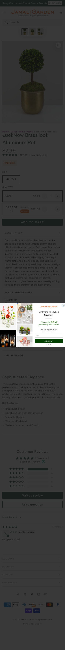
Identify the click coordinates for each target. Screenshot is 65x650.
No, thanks (48, 345)
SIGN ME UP (49, 341)
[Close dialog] (63, 305)
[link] (48, 307)
